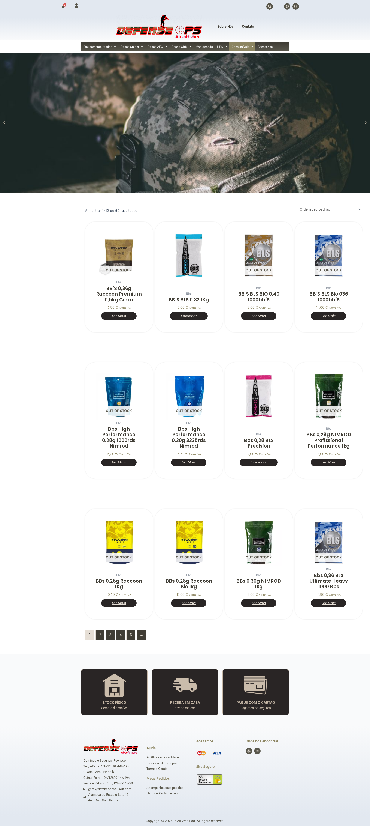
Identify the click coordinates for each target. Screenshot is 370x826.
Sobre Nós (225, 26)
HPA (220, 46)
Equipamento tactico (97, 46)
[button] (269, 6)
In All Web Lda (184, 821)
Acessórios (265, 46)
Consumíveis (240, 46)
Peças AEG (155, 46)
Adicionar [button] (189, 315)
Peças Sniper (130, 46)
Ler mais (119, 315)
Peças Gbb (179, 46)
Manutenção (204, 46)
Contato (248, 26)
